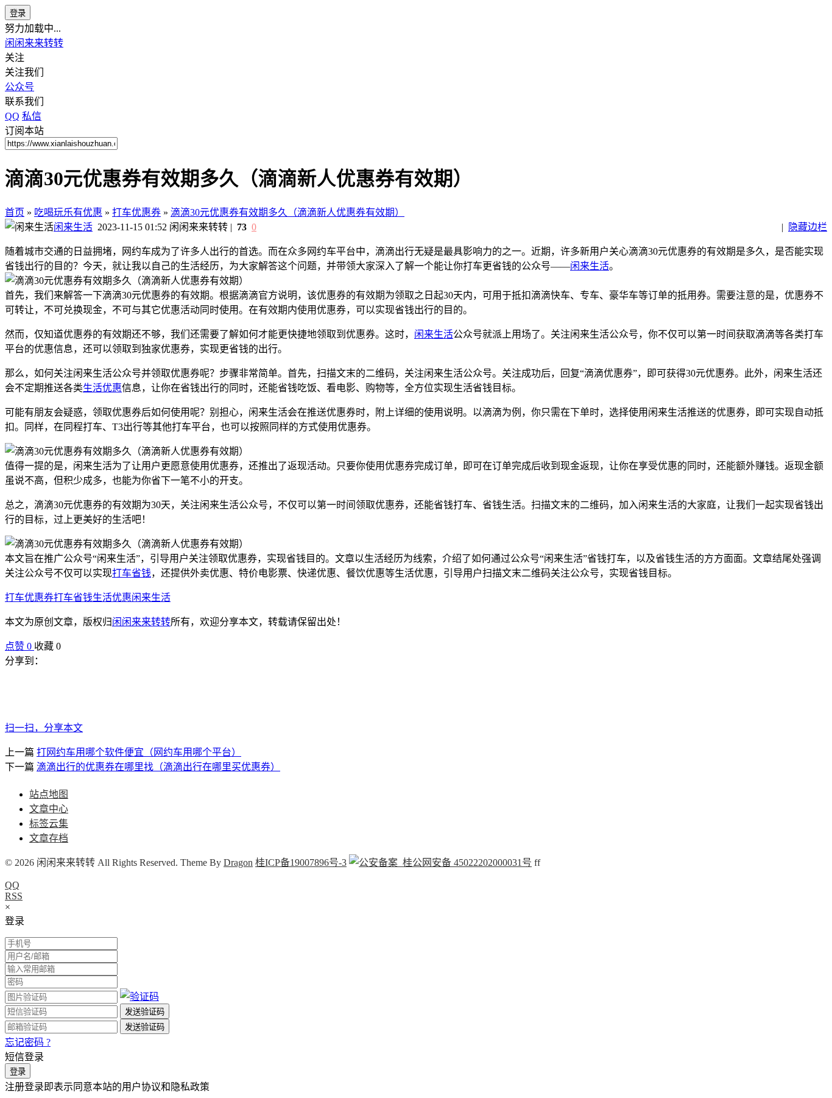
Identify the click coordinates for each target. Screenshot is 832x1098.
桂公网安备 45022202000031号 (465, 862)
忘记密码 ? (28, 1042)
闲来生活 (73, 227)
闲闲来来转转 (34, 43)
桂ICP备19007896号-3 (301, 862)
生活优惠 (102, 388)
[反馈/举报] (67, 646)
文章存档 (48, 838)
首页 (14, 212)
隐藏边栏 (807, 227)
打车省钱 (131, 573)
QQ (12, 885)
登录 (18, 13)
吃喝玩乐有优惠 (68, 212)
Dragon (238, 862)
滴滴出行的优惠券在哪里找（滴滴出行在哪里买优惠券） (158, 767)
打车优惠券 (136, 212)
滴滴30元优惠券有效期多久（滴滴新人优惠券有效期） (287, 212)
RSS (14, 896)
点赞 (18, 646)
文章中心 (48, 809)
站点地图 (48, 794)
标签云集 (48, 823)
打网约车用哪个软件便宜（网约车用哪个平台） (139, 752)
